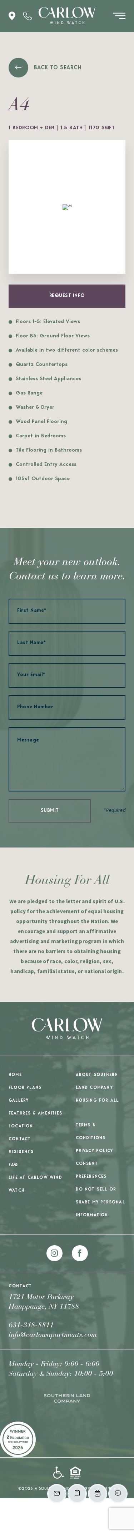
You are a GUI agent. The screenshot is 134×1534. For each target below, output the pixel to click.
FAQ (13, 1165)
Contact (20, 1139)
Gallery (19, 1100)
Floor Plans (25, 1088)
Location (21, 1126)
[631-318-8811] (27, 16)
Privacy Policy (94, 1151)
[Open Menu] (119, 16)
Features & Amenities (35, 1113)
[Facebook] (80, 1253)
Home (15, 1075)
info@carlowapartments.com (53, 1335)
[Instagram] (54, 1253)
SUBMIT (50, 810)
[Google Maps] (12, 16)
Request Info (67, 295)
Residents (21, 1152)
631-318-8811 (31, 1325)
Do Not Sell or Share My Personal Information (100, 1202)
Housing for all (97, 1100)
